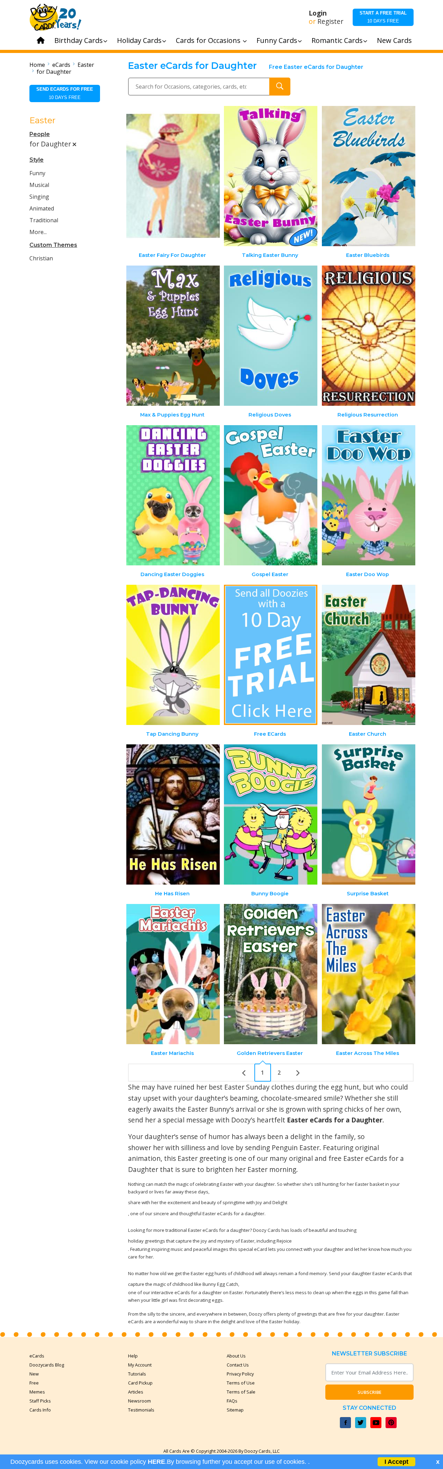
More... (38, 232)
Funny (37, 173)
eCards (61, 64)
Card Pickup (140, 1383)
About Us (236, 1356)
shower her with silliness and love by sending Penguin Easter (223, 1147)
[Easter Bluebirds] (368, 176)
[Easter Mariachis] (173, 974)
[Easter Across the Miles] (368, 974)
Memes (37, 1392)
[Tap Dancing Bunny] (173, 655)
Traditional (43, 220)
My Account (140, 1365)
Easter (86, 64)
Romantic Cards (337, 40)
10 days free (383, 17)
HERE (156, 1461)
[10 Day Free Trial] (270, 655)
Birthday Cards (78, 40)
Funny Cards (276, 40)
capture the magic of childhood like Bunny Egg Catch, (183, 1284)
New (34, 1374)
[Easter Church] (368, 655)
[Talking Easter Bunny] (270, 176)
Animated (41, 208)
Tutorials (137, 1374)
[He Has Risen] (173, 814)
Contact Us (238, 1365)
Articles (135, 1392)
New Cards (394, 40)
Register (330, 21)
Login (318, 13)
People (39, 134)
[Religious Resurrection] (368, 336)
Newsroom (139, 1401)
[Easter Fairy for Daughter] (173, 176)
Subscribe (369, 1392)
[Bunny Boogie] (270, 814)
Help (133, 1356)
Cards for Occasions (209, 40)
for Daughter (54, 71)
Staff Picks (40, 1401)
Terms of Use (241, 1383)
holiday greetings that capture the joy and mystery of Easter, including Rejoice (210, 1241)
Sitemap (235, 1410)
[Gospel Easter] (270, 495)
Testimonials (141, 1410)
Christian (41, 258)
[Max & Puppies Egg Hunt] (173, 336)
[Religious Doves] (270, 336)
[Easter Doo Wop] (368, 495)
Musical (39, 185)
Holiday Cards (139, 40)
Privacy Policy (240, 1374)
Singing (39, 196)
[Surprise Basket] (368, 814)
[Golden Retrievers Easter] (270, 974)
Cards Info (40, 1410)
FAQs (232, 1401)
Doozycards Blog (46, 1365)
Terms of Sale (241, 1392)
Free (34, 1383)
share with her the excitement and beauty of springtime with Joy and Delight (207, 1202)
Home (37, 64)
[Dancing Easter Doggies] (173, 495)
